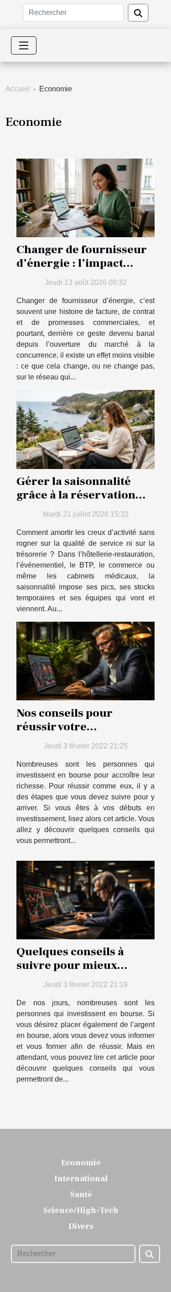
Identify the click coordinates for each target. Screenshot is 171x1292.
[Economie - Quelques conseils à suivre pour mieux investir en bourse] (85, 899)
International (81, 1178)
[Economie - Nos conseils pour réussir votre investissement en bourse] (85, 660)
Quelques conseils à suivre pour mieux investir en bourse (70, 965)
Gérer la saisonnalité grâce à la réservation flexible (75, 495)
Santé (81, 1194)
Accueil (17, 89)
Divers (80, 1226)
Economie (81, 1162)
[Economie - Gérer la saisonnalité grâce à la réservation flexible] (85, 429)
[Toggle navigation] (23, 45)
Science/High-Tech (81, 1210)
